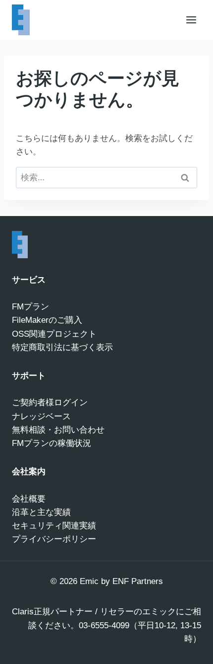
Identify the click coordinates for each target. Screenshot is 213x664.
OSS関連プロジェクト (54, 334)
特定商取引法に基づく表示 (62, 347)
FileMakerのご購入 (47, 320)
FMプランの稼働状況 (51, 443)
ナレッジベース (41, 416)
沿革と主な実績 (41, 512)
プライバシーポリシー (54, 539)
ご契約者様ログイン (50, 402)
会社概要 (29, 499)
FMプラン (30, 306)
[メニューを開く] (191, 19)
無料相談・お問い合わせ (58, 430)
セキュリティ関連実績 (54, 525)
